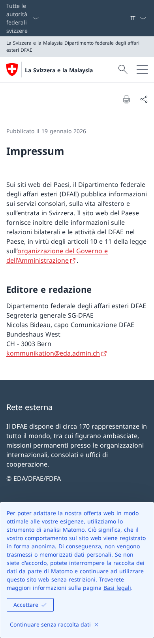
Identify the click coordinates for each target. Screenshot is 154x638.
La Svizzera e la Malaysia (59, 70)
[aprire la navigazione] (142, 69)
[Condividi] (143, 99)
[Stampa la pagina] (126, 99)
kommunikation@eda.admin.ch (53, 353)
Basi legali (117, 587)
